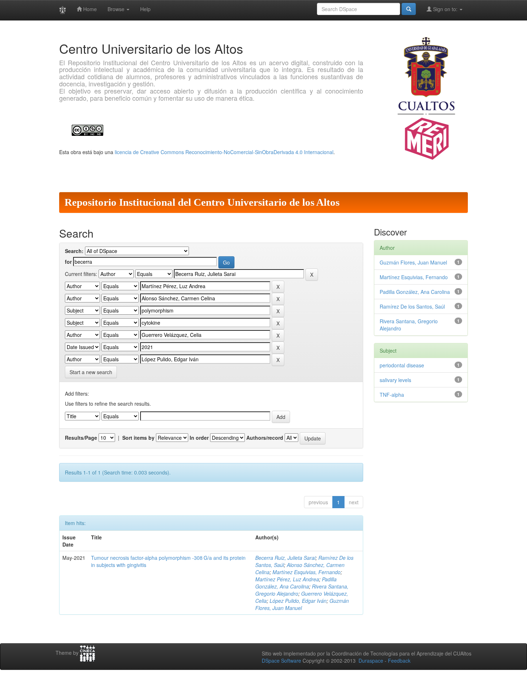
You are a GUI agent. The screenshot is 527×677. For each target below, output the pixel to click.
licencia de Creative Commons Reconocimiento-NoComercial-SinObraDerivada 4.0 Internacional (224, 152)
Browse (117, 9)
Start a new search (91, 372)
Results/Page (81, 437)
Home (89, 9)
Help (145, 9)
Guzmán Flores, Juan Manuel (413, 262)
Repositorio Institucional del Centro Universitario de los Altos (202, 202)
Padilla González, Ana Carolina (296, 583)
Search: (74, 250)
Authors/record (264, 437)
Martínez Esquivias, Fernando (306, 572)
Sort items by (138, 437)
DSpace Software (281, 660)
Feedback (399, 660)
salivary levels (395, 379)
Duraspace (371, 660)
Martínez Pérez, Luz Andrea (287, 579)
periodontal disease (402, 365)
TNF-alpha (392, 394)
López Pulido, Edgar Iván (298, 600)
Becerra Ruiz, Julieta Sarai (285, 557)
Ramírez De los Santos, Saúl (412, 306)
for (68, 261)
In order (199, 437)
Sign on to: (445, 9)
